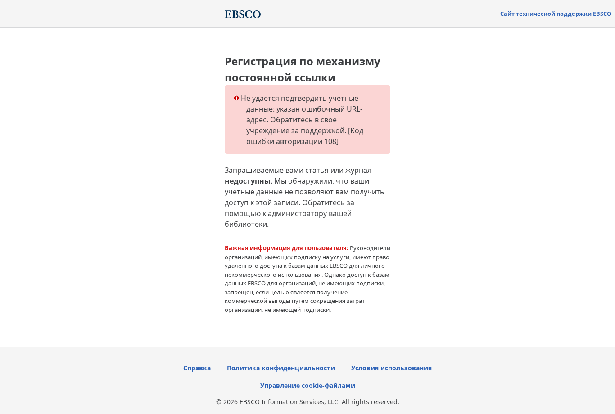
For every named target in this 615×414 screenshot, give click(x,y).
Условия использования (391, 368)
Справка (197, 368)
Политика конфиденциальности (281, 368)
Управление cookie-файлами (307, 385)
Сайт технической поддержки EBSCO (555, 13)
